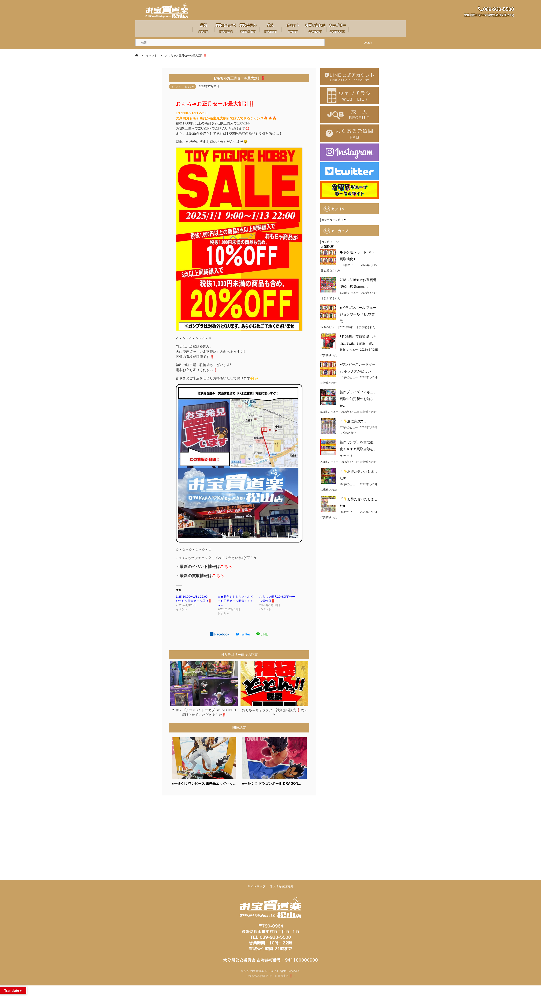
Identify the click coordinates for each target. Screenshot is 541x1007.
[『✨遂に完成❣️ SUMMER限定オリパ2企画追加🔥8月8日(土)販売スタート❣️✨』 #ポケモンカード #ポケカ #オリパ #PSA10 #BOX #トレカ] (328, 426)
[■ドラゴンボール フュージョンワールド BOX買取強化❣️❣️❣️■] (328, 312)
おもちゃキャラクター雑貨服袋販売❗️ (271, 710)
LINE (264, 634)
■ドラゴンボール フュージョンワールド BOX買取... (358, 314)
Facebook (221, 634)
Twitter (244, 634)
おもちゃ (189, 86)
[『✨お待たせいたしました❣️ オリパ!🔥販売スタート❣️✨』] (328, 504)
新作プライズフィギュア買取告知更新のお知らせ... (358, 398)
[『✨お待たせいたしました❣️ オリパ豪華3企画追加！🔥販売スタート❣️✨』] (328, 476)
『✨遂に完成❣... (353, 421)
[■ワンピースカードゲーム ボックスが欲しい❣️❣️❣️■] (328, 369)
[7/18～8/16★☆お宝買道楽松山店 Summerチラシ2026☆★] (328, 284)
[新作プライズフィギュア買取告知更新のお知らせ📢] (328, 397)
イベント (176, 86)
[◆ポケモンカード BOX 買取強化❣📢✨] (328, 257)
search (368, 42)
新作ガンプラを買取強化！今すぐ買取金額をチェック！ (358, 449)
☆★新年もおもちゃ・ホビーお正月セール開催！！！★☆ (235, 601)
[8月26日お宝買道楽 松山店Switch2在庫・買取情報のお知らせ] (328, 341)
